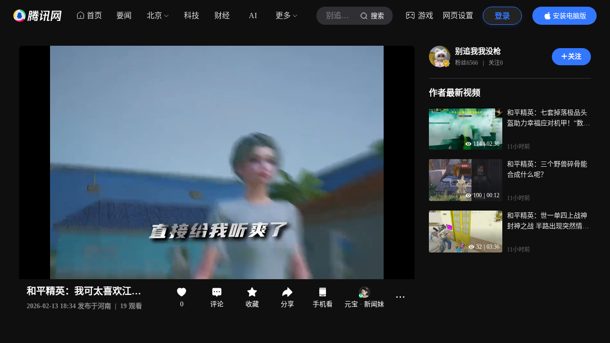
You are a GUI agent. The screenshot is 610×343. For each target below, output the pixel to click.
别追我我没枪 (478, 51)
